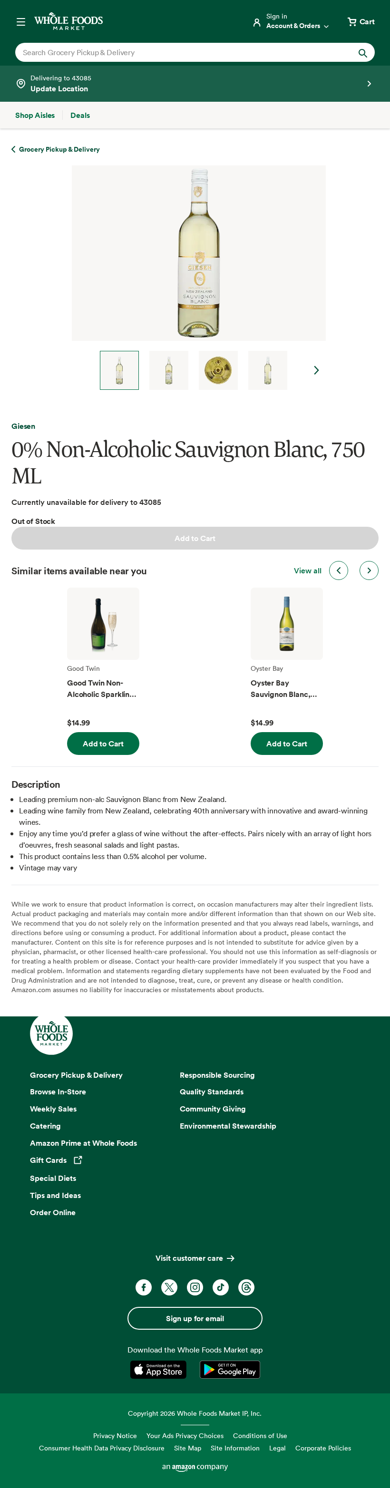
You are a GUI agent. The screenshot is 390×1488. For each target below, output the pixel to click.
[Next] (195, 277)
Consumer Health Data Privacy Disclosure (102, 1447)
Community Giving (213, 1108)
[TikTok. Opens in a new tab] (221, 1287)
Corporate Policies (323, 1447)
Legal (277, 1447)
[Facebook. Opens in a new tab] (144, 1287)
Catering (45, 1126)
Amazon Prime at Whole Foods (83, 1143)
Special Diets (53, 1178)
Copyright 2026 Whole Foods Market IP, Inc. (195, 1413)
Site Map (187, 1447)
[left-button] (338, 570)
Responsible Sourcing (217, 1075)
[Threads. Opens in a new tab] (246, 1287)
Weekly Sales (53, 1108)
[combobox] (178, 52)
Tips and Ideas (55, 1195)
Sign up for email (195, 1318)
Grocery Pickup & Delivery (76, 1075)
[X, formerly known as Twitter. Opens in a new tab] (169, 1287)
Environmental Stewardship (228, 1126)
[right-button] (369, 570)
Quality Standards (212, 1091)
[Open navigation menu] (21, 21)
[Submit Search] (363, 52)
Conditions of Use (260, 1435)
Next (317, 370)
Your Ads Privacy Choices (185, 1435)
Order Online (53, 1212)
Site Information (235, 1447)
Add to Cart (195, 538)
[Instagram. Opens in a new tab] (195, 1287)
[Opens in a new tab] (160, 1369)
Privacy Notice (115, 1435)
